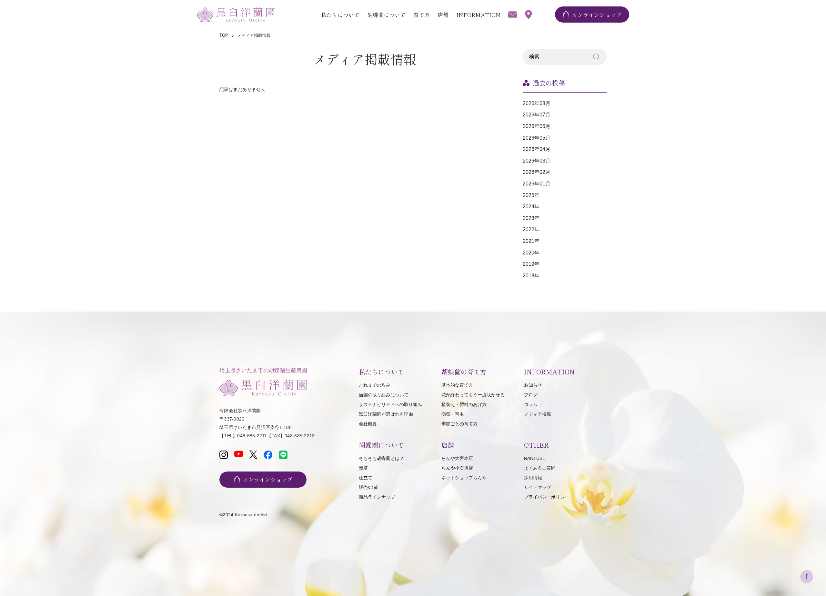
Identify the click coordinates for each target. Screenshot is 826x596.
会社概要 (368, 423)
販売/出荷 (368, 487)
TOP (223, 35)
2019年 (531, 264)
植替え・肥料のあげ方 (464, 404)
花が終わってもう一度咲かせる (473, 394)
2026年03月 (536, 161)
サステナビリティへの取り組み (390, 404)
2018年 (531, 275)
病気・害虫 (452, 414)
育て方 (421, 15)
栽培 (363, 468)
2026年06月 (536, 126)
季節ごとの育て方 (459, 423)
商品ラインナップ (377, 497)
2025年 (531, 195)
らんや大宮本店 (457, 458)
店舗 (443, 15)
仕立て (365, 477)
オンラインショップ (596, 15)
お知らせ (533, 385)
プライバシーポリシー (546, 497)
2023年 (531, 218)
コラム (531, 404)
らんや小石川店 (457, 468)
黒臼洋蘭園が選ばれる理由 (386, 414)
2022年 (531, 229)
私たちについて (340, 15)
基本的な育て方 (457, 385)
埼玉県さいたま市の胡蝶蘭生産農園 (263, 370)
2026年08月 (536, 103)
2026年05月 (536, 138)
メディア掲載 (537, 414)
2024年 (531, 206)
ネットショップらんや (464, 477)
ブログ (531, 394)
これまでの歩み (374, 385)
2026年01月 (536, 183)
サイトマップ (537, 487)
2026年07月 (536, 114)
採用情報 (533, 477)
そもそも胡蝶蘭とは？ (381, 458)
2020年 (531, 252)
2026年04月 (536, 149)
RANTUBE (534, 458)
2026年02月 (536, 172)
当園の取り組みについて (383, 394)
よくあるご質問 (540, 468)
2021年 (531, 241)
